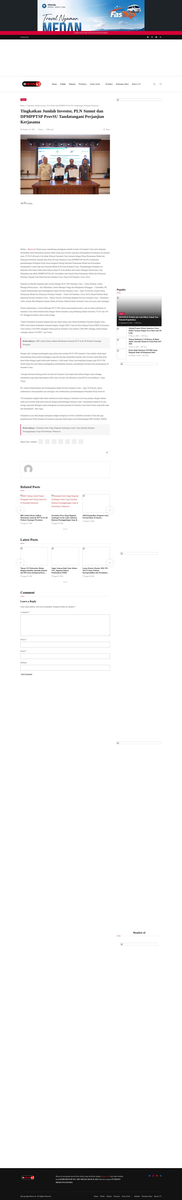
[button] (155, 84)
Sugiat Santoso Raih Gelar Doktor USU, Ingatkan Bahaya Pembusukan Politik (64, 570)
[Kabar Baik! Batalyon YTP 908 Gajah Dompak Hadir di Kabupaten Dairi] (122, 357)
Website (23, 663)
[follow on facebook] (148, 37)
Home (54, 84)
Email (23, 651)
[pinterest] (67, 441)
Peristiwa (83, 84)
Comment (25, 612)
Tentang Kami (24, 37)
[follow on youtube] (156, 37)
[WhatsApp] (74, 441)
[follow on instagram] (152, 37)
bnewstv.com (105, 1176)
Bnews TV (136, 84)
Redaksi (109, 84)
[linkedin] (54, 441)
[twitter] (47, 441)
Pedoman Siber (122, 84)
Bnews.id (31, 249)
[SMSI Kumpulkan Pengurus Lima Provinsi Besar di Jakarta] (96, 511)
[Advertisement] (91, 58)
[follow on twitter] (160, 37)
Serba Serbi (95, 84)
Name (23, 639)
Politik (63, 84)
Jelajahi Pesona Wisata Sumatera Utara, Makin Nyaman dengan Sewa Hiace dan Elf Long (145, 330)
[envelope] (60, 441)
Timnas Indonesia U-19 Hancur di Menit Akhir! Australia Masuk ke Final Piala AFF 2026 (145, 341)
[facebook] (40, 441)
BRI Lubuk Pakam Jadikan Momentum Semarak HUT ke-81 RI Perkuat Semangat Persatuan (34, 518)
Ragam (23, 100)
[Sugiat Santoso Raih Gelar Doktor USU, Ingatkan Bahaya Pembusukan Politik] (65, 563)
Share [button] (108, 129)
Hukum (72, 84)
